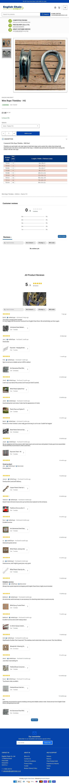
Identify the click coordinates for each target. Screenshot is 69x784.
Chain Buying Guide (52, 761)
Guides (49, 766)
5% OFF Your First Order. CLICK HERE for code (34, 1)
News (48, 768)
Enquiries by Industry (53, 763)
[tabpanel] (34, 254)
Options (4, 122)
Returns (49, 759)
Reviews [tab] (7, 237)
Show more (34, 719)
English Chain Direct (7, 97)
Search (46, 14)
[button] (34, 217)
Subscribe (47, 743)
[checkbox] (52, 243)
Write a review (62, 236)
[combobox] (26, 14)
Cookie (26, 766)
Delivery (49, 756)
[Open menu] (65, 8)
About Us (27, 756)
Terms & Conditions (30, 761)
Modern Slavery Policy (30, 768)
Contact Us (27, 759)
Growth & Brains (45, 778)
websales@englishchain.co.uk (59, 15)
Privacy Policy (28, 763)
